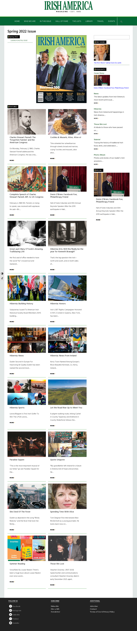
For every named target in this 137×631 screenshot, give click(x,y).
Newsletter (55, 612)
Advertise (94, 606)
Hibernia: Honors (58, 303)
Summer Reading (17, 564)
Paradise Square (17, 460)
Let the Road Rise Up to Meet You (66, 407)
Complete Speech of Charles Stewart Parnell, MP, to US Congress (26, 196)
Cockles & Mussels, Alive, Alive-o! (65, 137)
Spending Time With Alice (62, 512)
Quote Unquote (57, 460)
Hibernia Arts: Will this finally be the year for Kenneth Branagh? (66, 250)
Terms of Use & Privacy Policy (102, 612)
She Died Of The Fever (20, 512)
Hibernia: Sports (17, 407)
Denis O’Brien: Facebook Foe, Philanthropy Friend (63, 196)
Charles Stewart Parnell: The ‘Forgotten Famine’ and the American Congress (23, 140)
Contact (93, 609)
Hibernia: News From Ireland (63, 355)
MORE (12, 160)
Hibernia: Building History (21, 303)
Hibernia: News (17, 355)
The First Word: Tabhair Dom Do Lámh (107, 63)
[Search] (127, 37)
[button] (121, 21)
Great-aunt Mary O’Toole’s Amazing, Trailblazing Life (26, 250)
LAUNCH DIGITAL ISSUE (19, 40)
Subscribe (55, 606)
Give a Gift (55, 609)
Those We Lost (57, 564)
